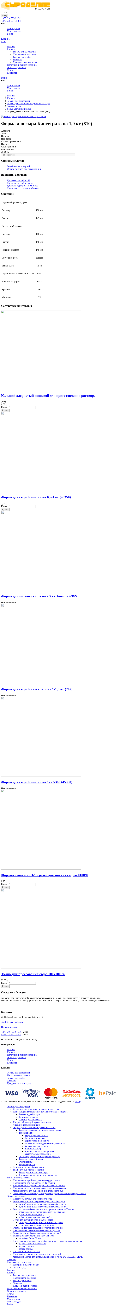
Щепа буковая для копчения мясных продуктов (36, 1230)
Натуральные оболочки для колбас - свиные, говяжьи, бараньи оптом (47, 1241)
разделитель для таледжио (38, 1154)
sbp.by (78, 1101)
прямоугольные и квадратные (39, 1151)
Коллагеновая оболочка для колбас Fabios (33, 1235)
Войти (10, 34)
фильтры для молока (35, 1138)
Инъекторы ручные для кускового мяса (32, 1198)
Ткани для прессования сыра (33, 1172)
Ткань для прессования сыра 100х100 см (33, 974)
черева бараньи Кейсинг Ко (32, 1243)
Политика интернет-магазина (22, 65)
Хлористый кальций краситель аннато (32, 1122)
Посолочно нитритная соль (26, 1251)
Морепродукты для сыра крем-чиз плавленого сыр (38, 1191)
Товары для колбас (22, 57)
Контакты (12, 73)
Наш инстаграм (9, 1027)
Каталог (11, 49)
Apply (4, 15)
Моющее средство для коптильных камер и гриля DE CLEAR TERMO (48, 1257)
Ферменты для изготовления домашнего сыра (36, 1109)
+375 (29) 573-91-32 (11, 18)
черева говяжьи (26, 1246)
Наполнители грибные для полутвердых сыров (36, 1180)
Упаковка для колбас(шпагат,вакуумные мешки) (37, 1233)
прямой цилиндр (33, 1148)
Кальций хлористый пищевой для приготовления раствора (48, 396)
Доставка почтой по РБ (18, 180)
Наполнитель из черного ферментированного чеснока (40, 1188)
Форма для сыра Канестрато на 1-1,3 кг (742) (36, 689)
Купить (5, 410)
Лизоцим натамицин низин (26, 1125)
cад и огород (19, 1267)
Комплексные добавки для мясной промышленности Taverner (43, 1209)
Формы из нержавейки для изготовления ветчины (38, 1228)
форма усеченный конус (19, 109)
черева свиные (26, 1249)
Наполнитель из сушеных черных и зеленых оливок (39, 1185)
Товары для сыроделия (24, 51)
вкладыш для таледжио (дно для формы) (45, 1143)
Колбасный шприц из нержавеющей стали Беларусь (39, 1201)
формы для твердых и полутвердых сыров (40, 1130)
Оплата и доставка (16, 67)
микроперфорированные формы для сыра (39, 1156)
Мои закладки (14, 31)
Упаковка (17, 59)
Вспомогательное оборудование (29, 1167)
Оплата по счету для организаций (24, 169)
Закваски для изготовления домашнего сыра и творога (40, 1111)
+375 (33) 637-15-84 (11, 21)
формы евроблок (27, 1164)
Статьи (10, 70)
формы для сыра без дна (31, 1159)
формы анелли (14, 106)
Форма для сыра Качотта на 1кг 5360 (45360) (36, 782)
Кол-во (4, 407)
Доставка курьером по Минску (22, 185)
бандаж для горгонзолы (36, 1135)
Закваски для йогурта (29, 1114)
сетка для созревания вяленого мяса (36, 1225)
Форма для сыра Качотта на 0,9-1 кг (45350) (36, 497)
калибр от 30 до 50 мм (30, 1238)
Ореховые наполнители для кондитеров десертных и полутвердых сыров (49, 1193)
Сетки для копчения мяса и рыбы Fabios (33, 1220)
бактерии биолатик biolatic (26, 1264)
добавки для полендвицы (31, 1214)
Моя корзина (13, 28)
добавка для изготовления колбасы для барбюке (43, 1212)
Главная (11, 46)
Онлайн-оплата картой (18, 166)
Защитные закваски (28, 1117)
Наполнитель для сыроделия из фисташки (34, 1183)
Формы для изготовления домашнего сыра (28, 103)
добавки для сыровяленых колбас (35, 1217)
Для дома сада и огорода (25, 62)
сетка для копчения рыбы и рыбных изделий (41, 1222)
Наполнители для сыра (24, 54)
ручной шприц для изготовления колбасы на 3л (42, 1204)
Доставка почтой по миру (20, 183)
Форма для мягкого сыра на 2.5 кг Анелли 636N (39, 596)
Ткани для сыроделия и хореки (28, 1169)
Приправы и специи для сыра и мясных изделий (37, 1254)
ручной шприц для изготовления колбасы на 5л (42, 1206)
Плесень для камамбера (30, 1119)
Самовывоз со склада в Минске (22, 188)
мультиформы (25, 1162)
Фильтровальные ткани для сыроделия (38, 1175)
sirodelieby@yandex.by (12, 1022)
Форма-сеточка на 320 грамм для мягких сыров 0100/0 (44, 875)
